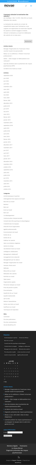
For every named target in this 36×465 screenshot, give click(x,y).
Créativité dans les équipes (11, 224)
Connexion (7, 316)
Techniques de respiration (11, 309)
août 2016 (6, 172)
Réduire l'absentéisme (10, 301)
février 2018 (7, 139)
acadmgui (8, 18)
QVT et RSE (7, 298)
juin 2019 (6, 109)
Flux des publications (9, 319)
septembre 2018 (8, 125)
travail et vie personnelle (10, 355)
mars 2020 (6, 97)
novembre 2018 (8, 122)
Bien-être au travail (26, 18)
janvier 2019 (7, 120)
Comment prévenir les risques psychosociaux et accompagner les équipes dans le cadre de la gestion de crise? (18, 422)
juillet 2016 (7, 175)
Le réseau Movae (17, 448)
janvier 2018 (7, 142)
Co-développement (9, 215)
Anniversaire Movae (23, 337)
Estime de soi (7, 235)
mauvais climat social (10, 265)
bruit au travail (8, 210)
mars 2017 (6, 156)
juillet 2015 (7, 186)
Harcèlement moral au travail (12, 249)
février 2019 (7, 117)
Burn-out (6, 212)
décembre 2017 (8, 145)
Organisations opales (9, 282)
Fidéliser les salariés (9, 240)
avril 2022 (6, 84)
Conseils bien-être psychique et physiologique (17, 221)
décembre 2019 (8, 103)
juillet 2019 (7, 106)
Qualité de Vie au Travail (10, 293)
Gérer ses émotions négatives (12, 243)
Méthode (6, 268)
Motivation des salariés (10, 20)
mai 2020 (6, 95)
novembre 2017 (8, 147)
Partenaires (23, 446)
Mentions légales (12, 446)
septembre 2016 (8, 170)
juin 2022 (6, 81)
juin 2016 (6, 178)
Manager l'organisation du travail (13, 262)
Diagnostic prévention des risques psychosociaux (18, 412)
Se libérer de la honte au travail (12, 68)
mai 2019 (6, 111)
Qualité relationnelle (9, 296)
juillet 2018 (7, 131)
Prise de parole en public (11, 287)
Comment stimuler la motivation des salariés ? (16, 15)
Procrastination (8, 290)
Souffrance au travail (9, 307)
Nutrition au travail (9, 276)
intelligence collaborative (11, 251)
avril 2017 (6, 153)
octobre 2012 (7, 189)
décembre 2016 (8, 161)
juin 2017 (6, 150)
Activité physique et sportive (12, 196)
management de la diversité (11, 257)
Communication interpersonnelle (13, 218)
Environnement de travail (11, 232)
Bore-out (6, 207)
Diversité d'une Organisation (12, 226)
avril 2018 (6, 134)
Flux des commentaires (10, 322)
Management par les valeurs (12, 260)
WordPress (18, 462)
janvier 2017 (7, 158)
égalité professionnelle (10, 229)
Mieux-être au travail (9, 271)
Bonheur (6, 204)
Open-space (7, 279)
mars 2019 (6, 114)
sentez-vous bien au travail (23, 352)
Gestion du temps (9, 246)
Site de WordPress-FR (10, 325)
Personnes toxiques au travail (12, 285)
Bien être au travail (8, 340)
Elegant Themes (16, 460)
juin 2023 (6, 78)
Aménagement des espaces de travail (14, 199)
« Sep (5, 381)
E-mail (5, 432)
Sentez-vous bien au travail (11, 304)
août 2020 (6, 92)
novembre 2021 (8, 86)
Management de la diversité (10, 349)
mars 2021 (6, 89)
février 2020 (7, 100)
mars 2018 (6, 136)
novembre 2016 (8, 164)
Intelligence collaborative (24, 346)
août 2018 (6, 128)
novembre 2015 (8, 181)
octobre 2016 (7, 167)
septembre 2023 (8, 75)
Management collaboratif (11, 254)
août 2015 (6, 183)
